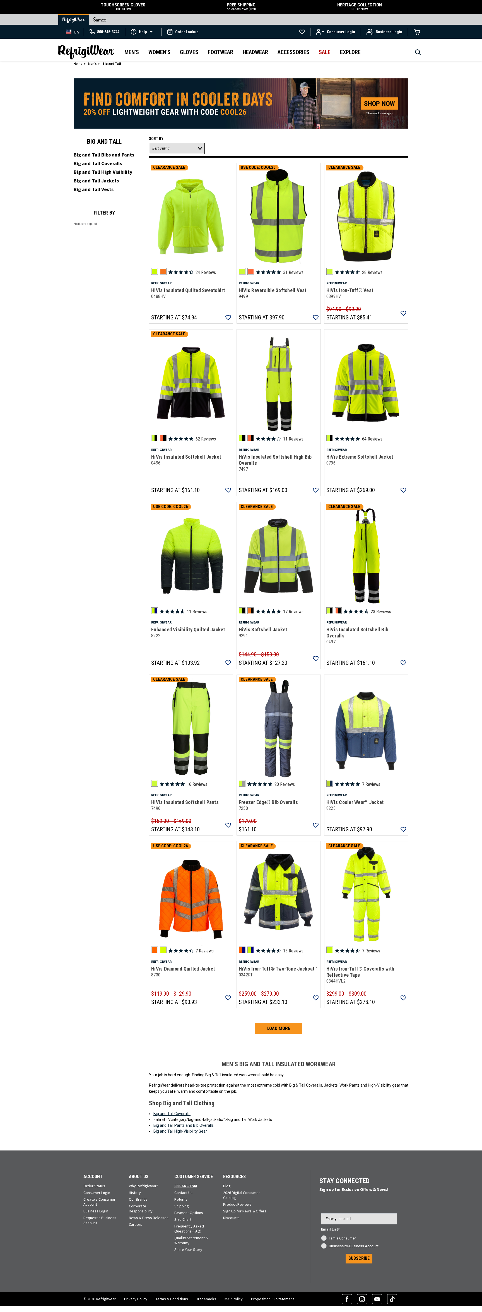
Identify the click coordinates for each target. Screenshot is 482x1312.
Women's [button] (159, 52)
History (135, 1192)
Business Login (95, 1211)
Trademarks (206, 1298)
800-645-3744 (185, 1185)
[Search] (418, 53)
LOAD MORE (278, 1028)
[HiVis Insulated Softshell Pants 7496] (191, 728)
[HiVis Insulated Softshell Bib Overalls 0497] (366, 555)
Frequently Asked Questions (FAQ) (189, 1229)
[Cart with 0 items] (417, 32)
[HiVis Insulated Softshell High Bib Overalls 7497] (279, 383)
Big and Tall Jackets (96, 180)
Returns (180, 1199)
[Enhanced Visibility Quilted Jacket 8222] (191, 555)
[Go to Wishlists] (302, 32)
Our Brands (138, 1199)
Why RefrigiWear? (143, 1185)
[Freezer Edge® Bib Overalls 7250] (279, 728)
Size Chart (182, 1219)
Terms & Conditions (172, 1298)
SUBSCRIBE (359, 1258)
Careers (135, 1224)
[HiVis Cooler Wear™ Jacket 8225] (366, 728)
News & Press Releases (148, 1217)
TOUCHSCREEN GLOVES (123, 7)
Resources (234, 1176)
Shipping (181, 1206)
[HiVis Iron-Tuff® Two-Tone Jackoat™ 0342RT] (279, 895)
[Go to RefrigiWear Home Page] (73, 19)
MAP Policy (234, 1298)
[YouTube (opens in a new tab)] (377, 1299)
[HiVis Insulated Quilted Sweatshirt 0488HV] (191, 216)
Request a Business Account (99, 1220)
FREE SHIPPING (241, 7)
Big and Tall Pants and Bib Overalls (183, 1125)
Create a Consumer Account (99, 1202)
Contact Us (183, 1192)
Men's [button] (131, 52)
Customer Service (193, 1176)
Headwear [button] (255, 52)
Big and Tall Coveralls (98, 163)
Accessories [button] (293, 52)
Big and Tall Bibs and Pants (104, 154)
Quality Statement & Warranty (191, 1240)
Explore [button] (350, 52)
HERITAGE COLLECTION (359, 7)
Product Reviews (237, 1204)
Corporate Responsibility (141, 1208)
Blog (227, 1185)
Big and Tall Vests (94, 189)
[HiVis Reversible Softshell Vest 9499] (279, 216)
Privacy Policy (135, 1298)
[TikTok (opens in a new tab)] (392, 1299)
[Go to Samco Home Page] (100, 19)
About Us (138, 1176)
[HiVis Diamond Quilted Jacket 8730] (191, 895)
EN (76, 32)
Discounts (231, 1217)
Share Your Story (188, 1249)
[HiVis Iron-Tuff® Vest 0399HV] (366, 216)
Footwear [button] (220, 52)
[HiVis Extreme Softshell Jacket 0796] (366, 383)
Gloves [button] (189, 52)
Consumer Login (96, 1192)
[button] (143, 31)
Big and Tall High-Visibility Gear (180, 1131)
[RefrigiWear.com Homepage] (86, 52)
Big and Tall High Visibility (103, 172)
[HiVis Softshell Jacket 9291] (279, 555)
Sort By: (157, 138)
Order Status (94, 1185)
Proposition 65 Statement (272, 1298)
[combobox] (73, 31)
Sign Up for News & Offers (244, 1211)
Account (93, 1176)
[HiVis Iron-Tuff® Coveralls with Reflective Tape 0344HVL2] (366, 895)
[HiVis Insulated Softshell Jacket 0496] (191, 383)
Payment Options (188, 1212)
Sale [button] (325, 52)
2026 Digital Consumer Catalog (241, 1195)
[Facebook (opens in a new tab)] (347, 1299)
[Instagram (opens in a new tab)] (362, 1299)
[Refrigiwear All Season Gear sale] (241, 106)
